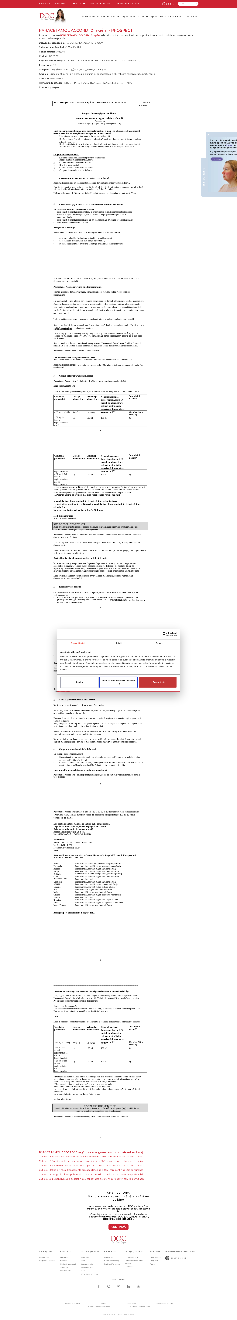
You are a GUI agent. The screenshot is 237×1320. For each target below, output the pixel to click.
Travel (152, 1264)
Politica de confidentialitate (98, 1307)
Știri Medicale (65, 1271)
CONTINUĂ (118, 1226)
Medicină (63, 1261)
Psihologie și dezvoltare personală (134, 1262)
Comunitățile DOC (101, 4)
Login (170, 4)
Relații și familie (169, 17)
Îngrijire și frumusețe (112, 1264)
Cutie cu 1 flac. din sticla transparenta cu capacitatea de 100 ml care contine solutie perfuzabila (91, 1156)
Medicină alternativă (68, 1264)
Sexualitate (129, 1266)
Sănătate (107, 17)
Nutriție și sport (127, 17)
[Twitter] (118, 1287)
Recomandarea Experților (180, 1252)
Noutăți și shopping (111, 1261)
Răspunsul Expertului (47, 1261)
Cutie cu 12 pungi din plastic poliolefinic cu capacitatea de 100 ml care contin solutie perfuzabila (91, 1174)
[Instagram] (108, 1287)
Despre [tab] (159, 643)
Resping (79, 682)
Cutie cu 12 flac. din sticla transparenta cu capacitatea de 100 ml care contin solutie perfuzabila (91, 1165)
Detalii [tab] (118, 643)
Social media (119, 1280)
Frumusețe (148, 17)
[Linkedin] (128, 1287)
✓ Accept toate (158, 682)
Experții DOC (89, 17)
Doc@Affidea (44, 1257)
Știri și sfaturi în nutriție (89, 1274)
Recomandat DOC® (164, 1304)
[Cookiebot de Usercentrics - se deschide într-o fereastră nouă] (165, 634)
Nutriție (83, 1261)
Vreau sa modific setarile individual (118, 680)
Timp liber (154, 1261)
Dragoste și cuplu (131, 1257)
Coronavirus (64, 1257)
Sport (83, 1271)
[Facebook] (99, 1287)
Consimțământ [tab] (77, 643)
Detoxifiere (85, 1257)
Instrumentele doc (128, 4)
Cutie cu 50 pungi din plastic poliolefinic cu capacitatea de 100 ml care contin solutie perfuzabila (92, 1179)
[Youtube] (138, 1287)
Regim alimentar (87, 1264)
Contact (103, 1304)
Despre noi (131, 1304)
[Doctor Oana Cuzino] (53, 17)
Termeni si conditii (72, 1304)
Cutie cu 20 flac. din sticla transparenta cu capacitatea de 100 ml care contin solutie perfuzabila (91, 1170)
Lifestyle (189, 17)
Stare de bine (155, 1257)
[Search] (196, 4)
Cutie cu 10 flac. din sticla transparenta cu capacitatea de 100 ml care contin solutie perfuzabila (91, 1161)
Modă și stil (108, 1257)
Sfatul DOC (64, 1267)
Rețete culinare (86, 1267)
